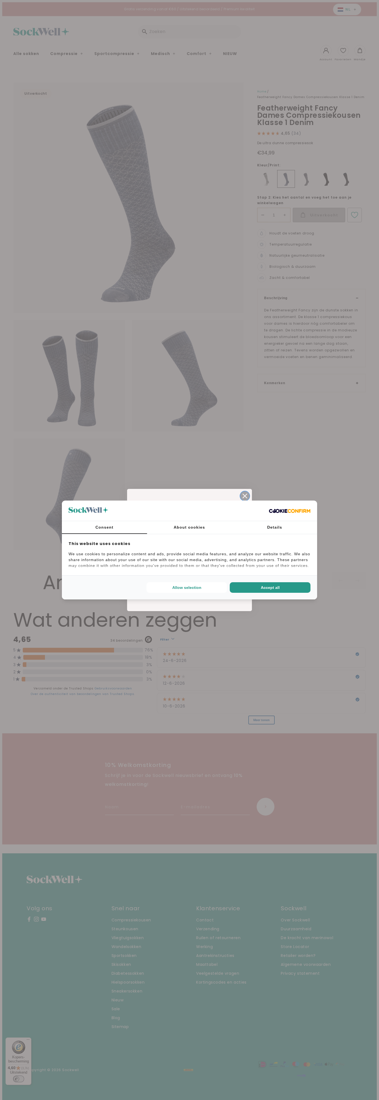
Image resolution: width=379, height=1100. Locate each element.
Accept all (270, 587)
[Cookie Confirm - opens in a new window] (289, 511)
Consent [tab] (104, 527)
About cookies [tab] (189, 527)
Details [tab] (274, 527)
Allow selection (186, 587)
